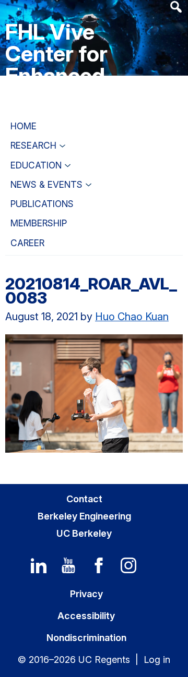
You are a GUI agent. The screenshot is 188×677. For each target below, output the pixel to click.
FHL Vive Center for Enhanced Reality (56, 64)
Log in (157, 659)
